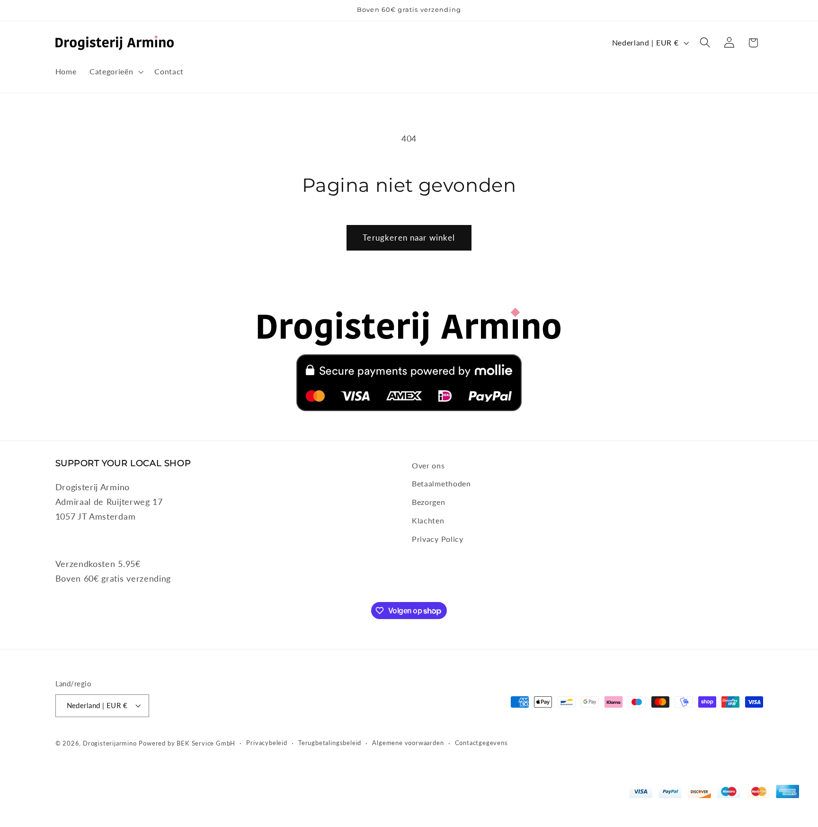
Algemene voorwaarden (408, 742)
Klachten (428, 520)
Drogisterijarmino (110, 743)
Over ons (428, 465)
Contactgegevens (481, 742)
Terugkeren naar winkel (409, 238)
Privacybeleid (266, 742)
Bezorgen (428, 501)
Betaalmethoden (441, 483)
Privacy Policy (437, 538)
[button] (115, 71)
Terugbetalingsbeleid (329, 742)
